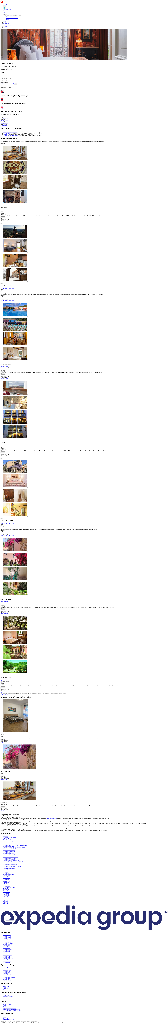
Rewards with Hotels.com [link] (8, 1019)
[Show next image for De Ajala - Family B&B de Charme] (2, 518)
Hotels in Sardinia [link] (7, 25)
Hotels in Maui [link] (6, 976)
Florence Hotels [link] (6, 886)
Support (4, 10)
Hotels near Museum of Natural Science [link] (11, 858)
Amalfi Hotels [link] (6, 893)
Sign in (5, 14)
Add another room (4, 82)
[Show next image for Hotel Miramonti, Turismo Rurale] (2, 283)
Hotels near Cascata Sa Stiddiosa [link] (10, 842)
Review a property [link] (7, 989)
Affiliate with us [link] (6, 995)
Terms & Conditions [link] (7, 1004)
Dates (2, 67)
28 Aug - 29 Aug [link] (4, 120)
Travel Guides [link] (6, 1018)
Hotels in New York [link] (7, 936)
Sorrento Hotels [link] (6, 888)
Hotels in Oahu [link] (6, 979)
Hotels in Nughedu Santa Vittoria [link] (10, 871)
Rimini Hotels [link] (6, 901)
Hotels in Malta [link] (6, 973)
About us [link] (5, 1015)
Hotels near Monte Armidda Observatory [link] (11, 848)
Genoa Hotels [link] (6, 902)
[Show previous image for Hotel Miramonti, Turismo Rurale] (1, 283)
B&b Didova (6, 130)
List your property (7, 9)
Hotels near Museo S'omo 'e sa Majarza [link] (11, 860)
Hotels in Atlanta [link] (6, 951)
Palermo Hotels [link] (6, 895)
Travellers (3, 69)
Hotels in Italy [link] (6, 26)
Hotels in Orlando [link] (7, 938)
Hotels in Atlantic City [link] (7, 955)
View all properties (4, 694)
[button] (84, 833)
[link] (17, 19)
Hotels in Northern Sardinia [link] (9, 868)
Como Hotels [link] (6, 894)
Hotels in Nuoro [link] (6, 873)
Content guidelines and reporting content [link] (11, 1009)
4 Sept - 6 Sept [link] (4, 125)
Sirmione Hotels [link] (6, 881)
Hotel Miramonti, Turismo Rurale (10, 132)
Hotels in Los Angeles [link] (7, 944)
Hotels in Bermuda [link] (7, 972)
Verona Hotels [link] (6, 899)
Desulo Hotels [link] (6, 23)
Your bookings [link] (6, 986)
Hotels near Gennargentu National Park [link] (11, 844)
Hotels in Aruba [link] (6, 967)
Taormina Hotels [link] (6, 892)
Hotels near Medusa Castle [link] (8, 863)
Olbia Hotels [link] (5, 897)
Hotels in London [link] (6, 957)
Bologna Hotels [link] (6, 896)
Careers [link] (4, 1017)
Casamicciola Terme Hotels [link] (9, 887)
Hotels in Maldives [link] (7, 971)
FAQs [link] (4, 987)
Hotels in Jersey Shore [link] (7, 974)
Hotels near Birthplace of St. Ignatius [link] (10, 854)
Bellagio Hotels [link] (6, 903)
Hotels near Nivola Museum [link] (9, 859)
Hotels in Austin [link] (6, 950)
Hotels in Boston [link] (6, 953)
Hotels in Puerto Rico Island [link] (9, 977)
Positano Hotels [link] (6, 890)
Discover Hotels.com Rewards (12, 18)
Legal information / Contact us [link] (9, 1008)
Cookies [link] (5, 1006)
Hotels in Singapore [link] (7, 970)
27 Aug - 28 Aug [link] (4, 118)
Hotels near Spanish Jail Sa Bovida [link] (10, 857)
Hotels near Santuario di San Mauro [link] (10, 864)
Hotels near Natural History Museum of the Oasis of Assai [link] (15, 845)
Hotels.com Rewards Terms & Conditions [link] (11, 1010)
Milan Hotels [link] (6, 883)
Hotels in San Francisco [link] (8, 943)
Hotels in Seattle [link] (6, 959)
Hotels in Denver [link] (6, 948)
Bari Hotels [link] (5, 900)
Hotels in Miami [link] (6, 945)
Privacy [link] (4, 1005)
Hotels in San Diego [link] (7, 941)
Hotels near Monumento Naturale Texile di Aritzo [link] (13, 855)
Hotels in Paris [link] (6, 946)
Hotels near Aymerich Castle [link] (9, 846)
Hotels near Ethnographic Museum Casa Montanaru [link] (14, 847)
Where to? (3, 66)
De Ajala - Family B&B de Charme (10, 135)
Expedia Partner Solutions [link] (8, 996)
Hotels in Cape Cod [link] (7, 980)
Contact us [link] (5, 988)
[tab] (5, 836)
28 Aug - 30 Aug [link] (4, 123)
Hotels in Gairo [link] (6, 879)
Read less (3, 143)
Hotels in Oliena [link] (6, 872)
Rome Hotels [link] (6, 882)
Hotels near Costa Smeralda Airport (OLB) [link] (12, 866)
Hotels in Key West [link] (7, 956)
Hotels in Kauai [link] (6, 978)
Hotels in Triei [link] (6, 876)
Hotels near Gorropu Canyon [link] (9, 841)
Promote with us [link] (6, 997)
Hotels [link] (4, 21)
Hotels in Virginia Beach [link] (8, 958)
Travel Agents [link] (6, 998)
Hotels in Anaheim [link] (7, 961)
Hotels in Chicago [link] (7, 937)
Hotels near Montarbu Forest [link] (9, 851)
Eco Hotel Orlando (7, 133)
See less (2, 217)
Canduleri (5, 134)
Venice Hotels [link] (6, 885)
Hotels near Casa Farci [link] (8, 852)
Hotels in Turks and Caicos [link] (8, 968)
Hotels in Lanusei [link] (6, 875)
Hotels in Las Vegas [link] (7, 935)
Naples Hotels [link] (6, 889)
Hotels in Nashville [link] (7, 942)
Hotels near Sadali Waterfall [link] (9, 850)
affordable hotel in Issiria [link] (52, 818)
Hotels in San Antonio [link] (7, 952)
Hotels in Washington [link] (7, 949)
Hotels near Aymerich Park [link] (8, 853)
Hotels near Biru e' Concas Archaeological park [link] (13, 861)
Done (15, 83)
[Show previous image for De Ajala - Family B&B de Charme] (1, 518)
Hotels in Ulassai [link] (6, 878)
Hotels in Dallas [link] (6, 962)
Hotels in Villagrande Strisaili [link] (9, 874)
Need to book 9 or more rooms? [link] (7, 83)
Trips (4, 12)
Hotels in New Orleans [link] (8, 939)
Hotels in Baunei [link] (6, 869)
